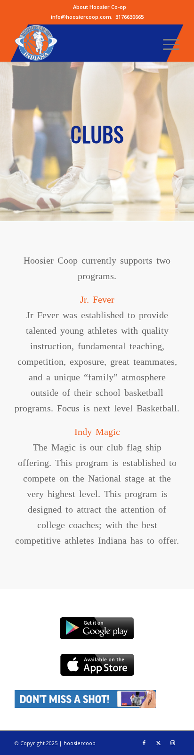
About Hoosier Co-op (99, 6)
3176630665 (129, 16)
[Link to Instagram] (172, 743)
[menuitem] (99, 7)
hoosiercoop (80, 743)
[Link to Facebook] (144, 743)
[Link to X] (158, 743)
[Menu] (166, 43)
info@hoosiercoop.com (81, 16)
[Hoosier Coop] (80, 43)
